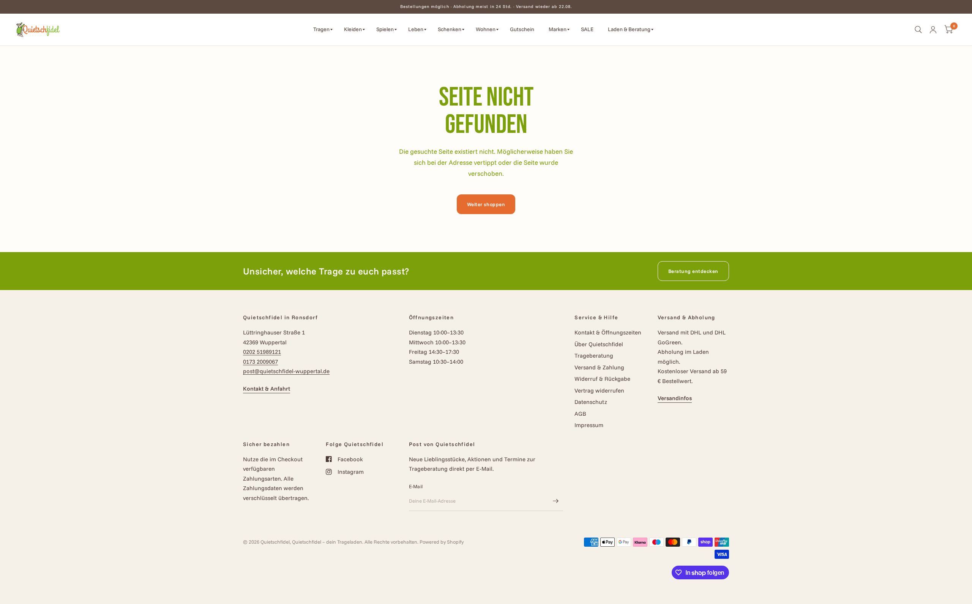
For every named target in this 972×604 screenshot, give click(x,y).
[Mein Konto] (933, 30)
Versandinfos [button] (675, 398)
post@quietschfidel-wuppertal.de (286, 371)
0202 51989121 (262, 351)
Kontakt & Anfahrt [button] (266, 388)
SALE (587, 29)
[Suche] (918, 30)
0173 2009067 (260, 361)
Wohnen (485, 29)
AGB (580, 413)
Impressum (588, 425)
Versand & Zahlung (599, 367)
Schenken (449, 29)
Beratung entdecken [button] (693, 271)
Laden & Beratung (629, 29)
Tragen (321, 29)
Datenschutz (590, 401)
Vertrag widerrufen (599, 390)
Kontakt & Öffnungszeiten (607, 332)
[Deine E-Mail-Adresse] (555, 501)
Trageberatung (593, 355)
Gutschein (522, 29)
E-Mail (416, 486)
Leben (415, 29)
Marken (557, 29)
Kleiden (353, 29)
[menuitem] (323, 29)
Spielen (385, 29)
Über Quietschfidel (598, 344)
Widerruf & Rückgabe (602, 378)
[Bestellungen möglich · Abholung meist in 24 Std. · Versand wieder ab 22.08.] (486, 6)
